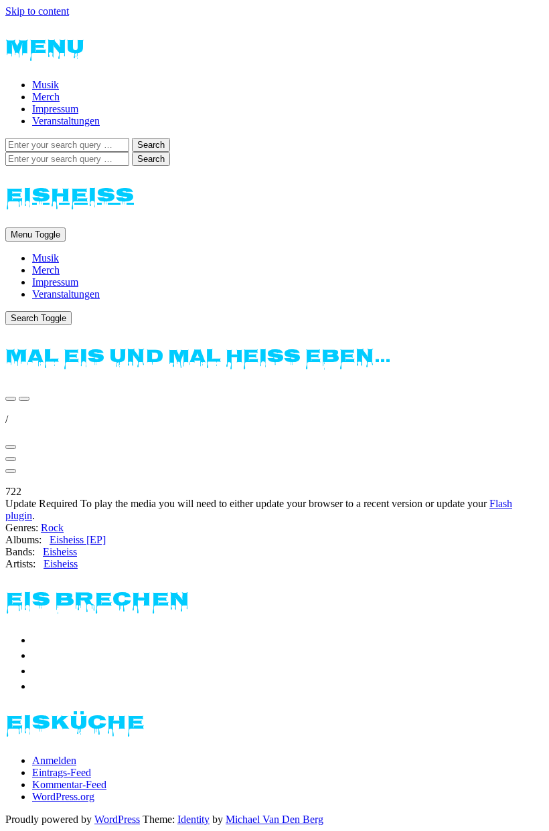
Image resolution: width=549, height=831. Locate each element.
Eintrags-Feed (61, 772)
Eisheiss (69, 196)
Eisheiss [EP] (78, 539)
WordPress (117, 819)
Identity (193, 819)
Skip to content (37, 11)
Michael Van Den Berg (274, 819)
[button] (10, 399)
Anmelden (54, 760)
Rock (52, 527)
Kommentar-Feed (69, 784)
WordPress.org (63, 796)
